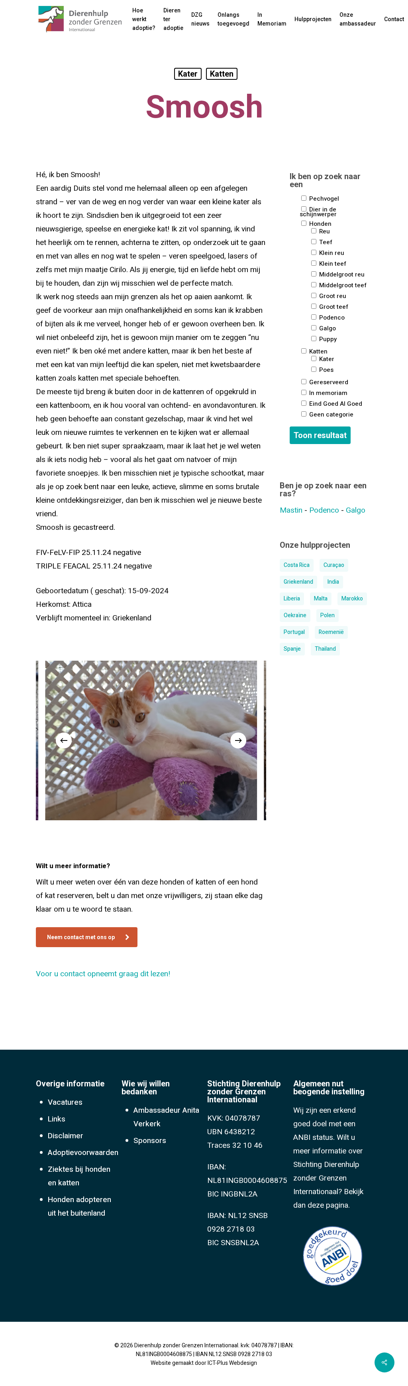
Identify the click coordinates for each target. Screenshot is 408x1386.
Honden (320, 223)
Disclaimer (65, 1135)
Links (56, 1119)
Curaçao (334, 565)
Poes (325, 369)
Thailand (325, 649)
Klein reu (331, 252)
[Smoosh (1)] (151, 740)
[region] (151, 740)
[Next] (238, 740)
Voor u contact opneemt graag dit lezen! (103, 973)
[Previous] (64, 740)
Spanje (292, 649)
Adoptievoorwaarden (83, 1152)
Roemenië (331, 632)
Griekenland (298, 582)
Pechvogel (323, 198)
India (333, 582)
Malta (321, 598)
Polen (327, 615)
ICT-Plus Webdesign (232, 1363)
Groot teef (333, 306)
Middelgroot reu (341, 274)
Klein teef (332, 263)
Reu (324, 231)
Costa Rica (297, 565)
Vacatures (65, 1102)
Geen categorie (330, 414)
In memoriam (327, 392)
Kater (188, 74)
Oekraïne (295, 615)
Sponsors (149, 1140)
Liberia (292, 598)
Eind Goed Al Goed (335, 403)
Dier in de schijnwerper (318, 210)
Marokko (352, 598)
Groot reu (332, 295)
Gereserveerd (328, 381)
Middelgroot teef (342, 284)
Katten (221, 74)
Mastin (291, 510)
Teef (325, 241)
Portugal (294, 632)
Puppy (327, 338)
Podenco (331, 317)
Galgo (327, 328)
